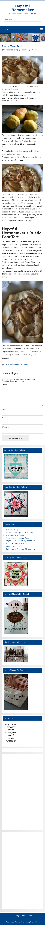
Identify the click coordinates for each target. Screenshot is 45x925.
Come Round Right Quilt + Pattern (20, 533)
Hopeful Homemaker (22, 7)
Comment (6, 385)
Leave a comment (12, 364)
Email (4, 418)
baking (25, 364)
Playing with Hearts (14, 546)
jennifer (24, 50)
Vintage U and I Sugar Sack (17, 538)
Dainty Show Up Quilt (15, 543)
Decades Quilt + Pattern (16, 535)
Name (5, 409)
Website (5, 427)
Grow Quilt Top (12, 530)
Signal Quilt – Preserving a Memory (20, 541)
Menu (5, 29)
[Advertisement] (11, 792)
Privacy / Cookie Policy (22, 916)
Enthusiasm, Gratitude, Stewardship (20, 549)
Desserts (34, 50)
